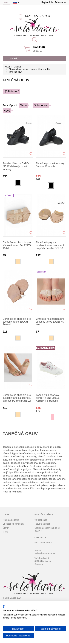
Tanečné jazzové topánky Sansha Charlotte (50, 165)
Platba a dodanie (11, 520)
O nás (5, 532)
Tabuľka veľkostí (42, 524)
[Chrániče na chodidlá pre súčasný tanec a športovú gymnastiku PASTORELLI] (18, 367)
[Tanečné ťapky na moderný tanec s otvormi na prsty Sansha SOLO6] (51, 215)
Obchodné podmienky (13, 524)
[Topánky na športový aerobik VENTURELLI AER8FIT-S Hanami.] (51, 367)
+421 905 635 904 (37, 16)
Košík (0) (39, 47)
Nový (7, 110)
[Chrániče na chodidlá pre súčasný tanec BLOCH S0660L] (18, 291)
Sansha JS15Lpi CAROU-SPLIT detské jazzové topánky (17, 166)
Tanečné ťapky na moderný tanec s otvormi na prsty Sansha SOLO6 (50, 245)
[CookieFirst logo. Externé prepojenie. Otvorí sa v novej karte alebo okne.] (4, 606)
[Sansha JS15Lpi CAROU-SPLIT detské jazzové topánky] (18, 136)
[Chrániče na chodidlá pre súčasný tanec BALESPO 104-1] (51, 291)
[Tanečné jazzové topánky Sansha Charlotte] (51, 136)
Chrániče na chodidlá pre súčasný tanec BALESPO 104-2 (17, 245)
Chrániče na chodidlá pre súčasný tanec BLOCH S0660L (17, 321)
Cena (23, 105)
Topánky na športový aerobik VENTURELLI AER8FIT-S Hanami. (48, 397)
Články (6, 528)
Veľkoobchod (40, 520)
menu (6, 2)
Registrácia (47, 2)
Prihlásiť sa (60, 2)
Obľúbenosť (41, 105)
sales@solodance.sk (45, 553)
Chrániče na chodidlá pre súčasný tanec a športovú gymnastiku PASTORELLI (17, 397)
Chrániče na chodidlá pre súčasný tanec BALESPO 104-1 (50, 321)
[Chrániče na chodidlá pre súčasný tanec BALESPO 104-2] (18, 215)
